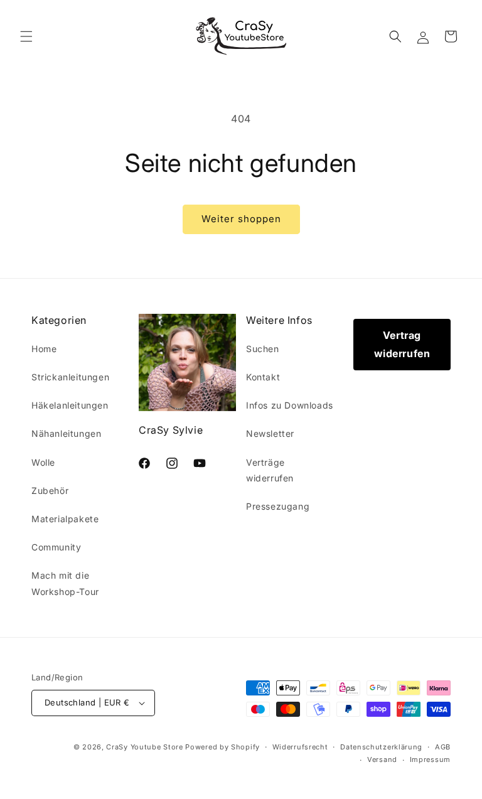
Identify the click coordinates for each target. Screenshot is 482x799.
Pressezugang (277, 506)
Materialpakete (65, 518)
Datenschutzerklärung (381, 747)
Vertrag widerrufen (402, 344)
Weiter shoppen (241, 219)
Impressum (430, 759)
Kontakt (263, 377)
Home (43, 348)
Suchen (262, 348)
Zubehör (49, 490)
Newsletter (270, 433)
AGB (443, 747)
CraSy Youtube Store (144, 747)
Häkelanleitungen (70, 405)
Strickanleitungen (70, 377)
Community (56, 547)
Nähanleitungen (66, 433)
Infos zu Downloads (289, 405)
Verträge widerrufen (270, 470)
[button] (26, 36)
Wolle (43, 462)
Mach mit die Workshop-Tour (65, 583)
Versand (382, 759)
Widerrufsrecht (300, 747)
